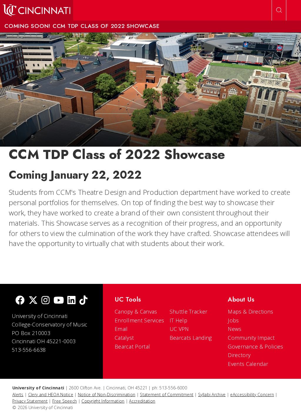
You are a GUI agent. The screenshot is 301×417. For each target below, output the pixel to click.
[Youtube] (58, 301)
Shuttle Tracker (189, 311)
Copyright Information (102, 401)
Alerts (18, 394)
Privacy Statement (30, 401)
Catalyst (124, 337)
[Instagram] (45, 301)
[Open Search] (279, 10)
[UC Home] (36, 10)
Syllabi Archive (212, 394)
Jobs (233, 320)
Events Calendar (248, 363)
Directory (239, 355)
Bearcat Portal (132, 346)
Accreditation (142, 401)
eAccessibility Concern (252, 394)
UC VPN (179, 328)
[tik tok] (83, 301)
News (234, 328)
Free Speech (64, 401)
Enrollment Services (139, 320)
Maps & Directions (250, 311)
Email (121, 328)
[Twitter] (33, 301)
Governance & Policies (255, 346)
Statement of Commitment (166, 394)
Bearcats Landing (191, 337)
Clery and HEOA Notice (50, 394)
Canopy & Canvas (136, 311)
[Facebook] (20, 301)
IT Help (178, 320)
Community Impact (251, 337)
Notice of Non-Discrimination (106, 394)
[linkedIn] (71, 301)
